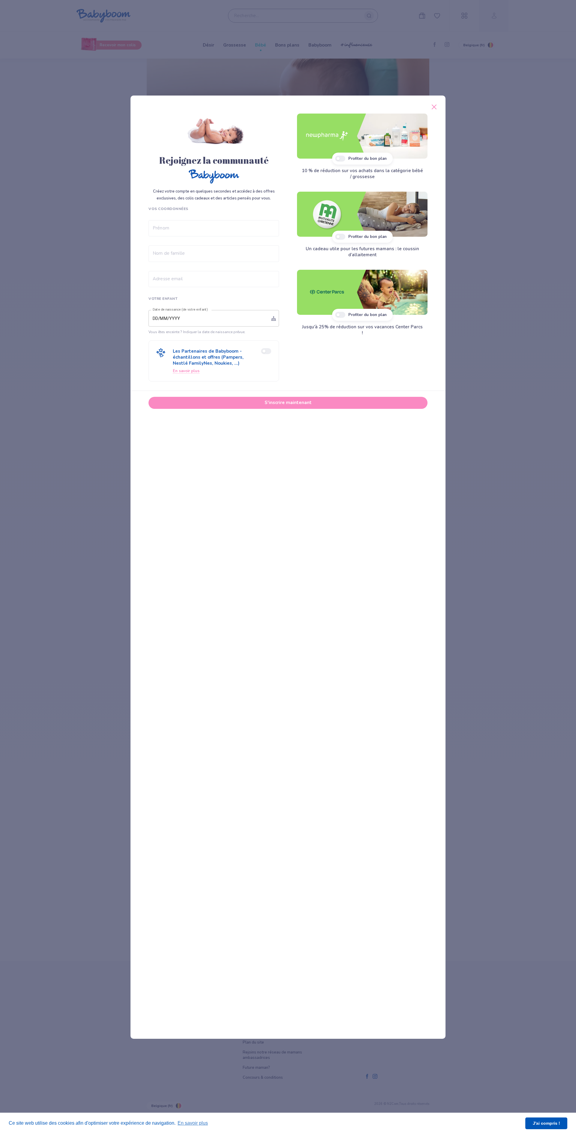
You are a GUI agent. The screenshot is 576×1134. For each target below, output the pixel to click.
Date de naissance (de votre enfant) (180, 310)
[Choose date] (273, 318)
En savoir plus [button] (193, 1123)
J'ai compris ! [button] (546, 1123)
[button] (213, 361)
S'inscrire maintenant (288, 403)
